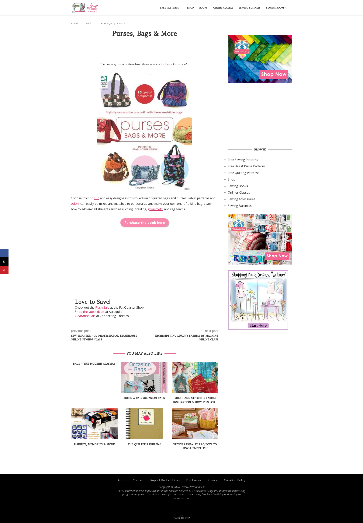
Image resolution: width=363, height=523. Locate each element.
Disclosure (193, 480)
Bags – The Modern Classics (94, 363)
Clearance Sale (85, 316)
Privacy (213, 480)
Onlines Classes (239, 192)
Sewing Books (238, 186)
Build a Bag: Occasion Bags (144, 398)
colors (75, 204)
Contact (138, 480)
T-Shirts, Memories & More (94, 444)
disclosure (166, 64)
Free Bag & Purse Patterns (246, 166)
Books (203, 7)
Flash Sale (102, 307)
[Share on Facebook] (4, 253)
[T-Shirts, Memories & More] (94, 423)
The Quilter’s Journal (144, 444)
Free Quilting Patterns (243, 173)
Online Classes (223, 7)
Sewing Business (250, 7)
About (122, 480)
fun (96, 198)
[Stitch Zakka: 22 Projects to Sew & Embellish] (195, 423)
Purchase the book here (144, 222)
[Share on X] (4, 261)
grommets (155, 209)
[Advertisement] (144, 51)
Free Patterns (169, 7)
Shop (190, 7)
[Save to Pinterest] (4, 270)
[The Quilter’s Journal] (144, 423)
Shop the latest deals (90, 312)
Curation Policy (234, 480)
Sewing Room (275, 7)
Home (74, 23)
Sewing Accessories (241, 199)
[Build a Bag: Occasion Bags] (144, 377)
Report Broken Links (165, 480)
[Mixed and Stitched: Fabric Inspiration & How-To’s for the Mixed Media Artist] (195, 377)
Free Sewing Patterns (243, 160)
